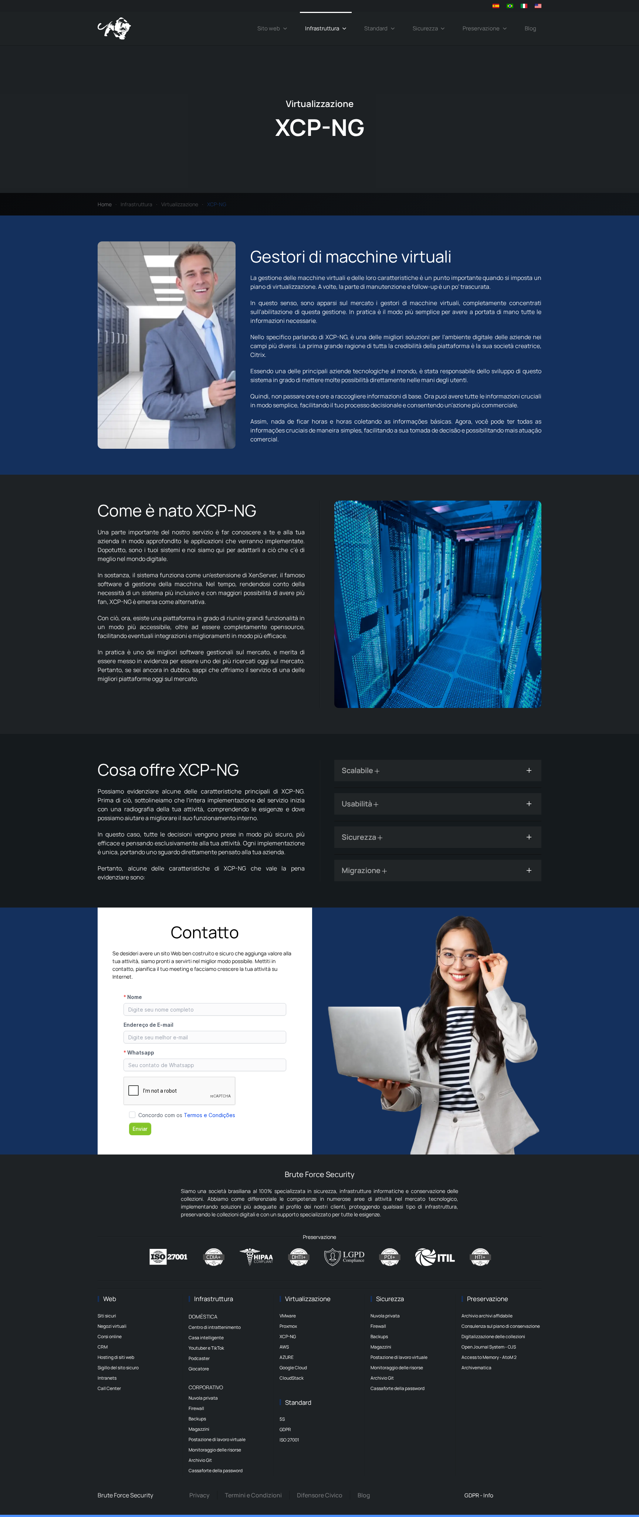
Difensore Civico (319, 1495)
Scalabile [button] (358, 770)
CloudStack (292, 1378)
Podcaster (199, 1358)
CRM (103, 1347)
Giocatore (199, 1369)
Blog (530, 28)
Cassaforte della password (216, 1470)
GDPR (285, 1429)
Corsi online (110, 1336)
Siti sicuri (107, 1316)
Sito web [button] (268, 28)
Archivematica (476, 1367)
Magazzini (199, 1429)
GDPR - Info (478, 1495)
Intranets (107, 1378)
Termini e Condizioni (253, 1495)
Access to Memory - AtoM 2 (489, 1357)
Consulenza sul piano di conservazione (501, 1326)
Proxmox (288, 1326)
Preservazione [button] (481, 28)
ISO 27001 (289, 1440)
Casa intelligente (206, 1337)
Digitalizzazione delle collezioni (493, 1336)
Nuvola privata (203, 1398)
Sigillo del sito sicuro (118, 1367)
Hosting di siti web (116, 1357)
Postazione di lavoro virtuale (217, 1439)
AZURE (287, 1357)
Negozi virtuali (112, 1326)
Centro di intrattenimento (215, 1327)
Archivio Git (200, 1460)
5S (282, 1419)
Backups (197, 1419)
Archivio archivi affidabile (487, 1316)
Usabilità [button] (357, 804)
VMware (288, 1316)
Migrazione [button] (362, 870)
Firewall (196, 1408)
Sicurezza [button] (425, 28)
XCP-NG (288, 1336)
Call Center (109, 1388)
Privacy (199, 1495)
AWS (284, 1347)
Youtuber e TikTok (206, 1348)
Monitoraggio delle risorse (215, 1450)
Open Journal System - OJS (489, 1347)
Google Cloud (293, 1367)
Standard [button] (376, 28)
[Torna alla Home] (114, 28)
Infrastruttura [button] (322, 28)
